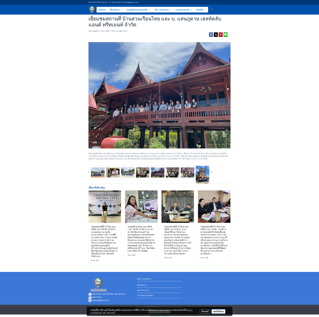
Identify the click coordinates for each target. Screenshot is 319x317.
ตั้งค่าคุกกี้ (204, 311)
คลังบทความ (142, 285)
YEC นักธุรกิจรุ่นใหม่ (145, 295)
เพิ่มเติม (200, 9)
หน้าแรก (102, 9)
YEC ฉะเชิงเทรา (162, 9)
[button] (212, 9)
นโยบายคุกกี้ (110, 313)
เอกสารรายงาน (182, 9)
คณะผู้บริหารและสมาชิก (137, 9)
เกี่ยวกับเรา (115, 9)
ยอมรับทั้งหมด (218, 311)
